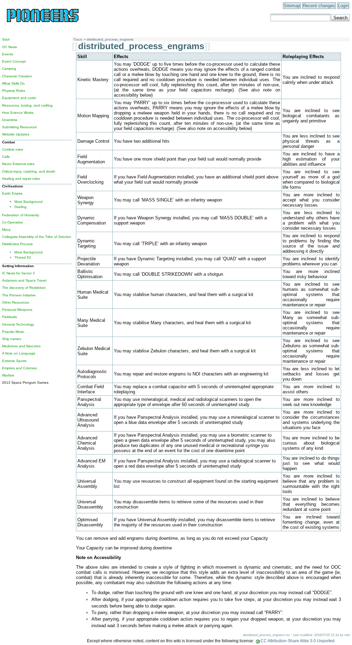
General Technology (18, 324)
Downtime (10, 120)
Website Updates (15, 134)
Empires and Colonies (19, 368)
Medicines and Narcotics (21, 346)
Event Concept (14, 61)
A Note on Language (18, 353)
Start (6, 39)
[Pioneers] (54, 22)
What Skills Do (13, 83)
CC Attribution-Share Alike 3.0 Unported (297, 641)
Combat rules (12, 149)
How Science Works (17, 112)
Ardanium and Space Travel (24, 280)
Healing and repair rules (21, 179)
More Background (28, 202)
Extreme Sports (14, 361)
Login (343, 5)
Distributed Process (17, 244)
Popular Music (13, 332)
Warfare (8, 375)
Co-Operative (12, 222)
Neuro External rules (18, 164)
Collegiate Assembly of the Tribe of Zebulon (36, 237)
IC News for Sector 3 (18, 273)
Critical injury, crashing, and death (28, 171)
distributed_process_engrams (110, 39)
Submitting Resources (19, 127)
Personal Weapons (17, 309)
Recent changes (319, 5)
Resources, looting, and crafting (27, 105)
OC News (9, 47)
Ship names (11, 339)
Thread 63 (22, 257)
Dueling (20, 207)
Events (7, 54)
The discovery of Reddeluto (24, 287)
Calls (6, 156)
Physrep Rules (13, 90)
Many (6, 229)
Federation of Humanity (20, 215)
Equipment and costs (19, 98)
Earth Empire (12, 193)
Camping (9, 68)
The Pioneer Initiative (19, 295)
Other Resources (15, 302)
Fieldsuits (9, 317)
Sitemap (292, 5)
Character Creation (17, 76)
